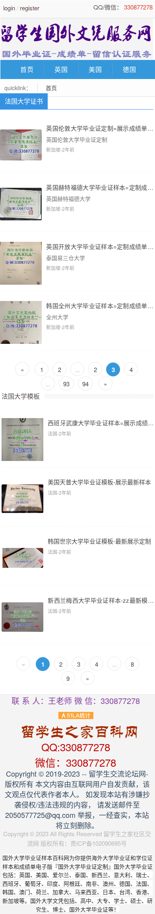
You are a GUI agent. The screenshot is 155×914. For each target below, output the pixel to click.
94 (85, 384)
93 (66, 384)
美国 (95, 69)
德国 (129, 69)
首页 (27, 69)
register (29, 8)
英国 (61, 69)
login (9, 8)
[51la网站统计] (75, 714)
